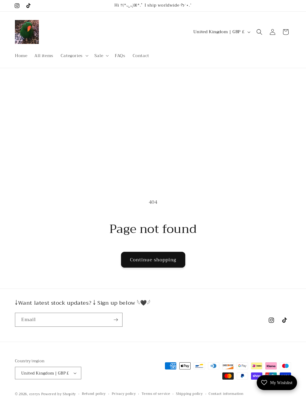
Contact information (226, 394)
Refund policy (94, 394)
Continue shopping (153, 260)
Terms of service (156, 394)
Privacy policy (124, 394)
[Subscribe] (115, 320)
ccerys (34, 394)
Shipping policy (189, 394)
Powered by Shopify (58, 394)
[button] (74, 55)
